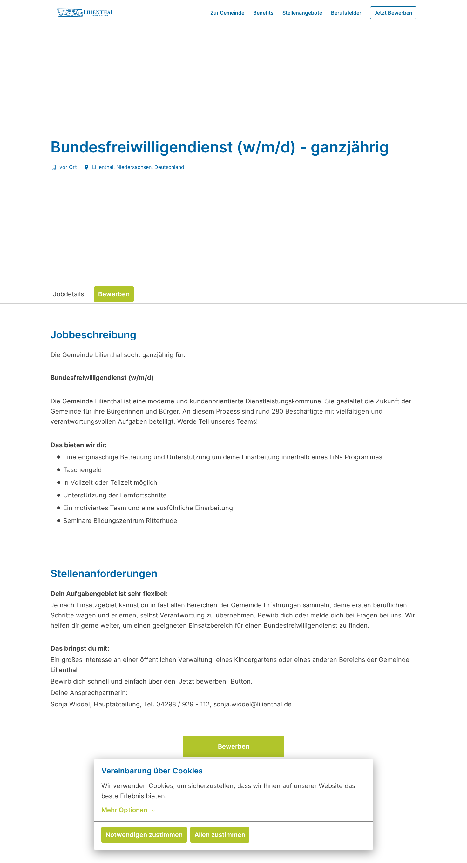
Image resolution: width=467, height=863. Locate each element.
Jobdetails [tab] (68, 294)
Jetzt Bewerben (393, 13)
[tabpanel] (233, 583)
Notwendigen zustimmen (144, 835)
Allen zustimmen (219, 835)
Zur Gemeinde (227, 13)
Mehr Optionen (124, 810)
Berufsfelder (346, 13)
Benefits (263, 13)
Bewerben (233, 746)
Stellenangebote (302, 13)
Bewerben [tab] (114, 294)
